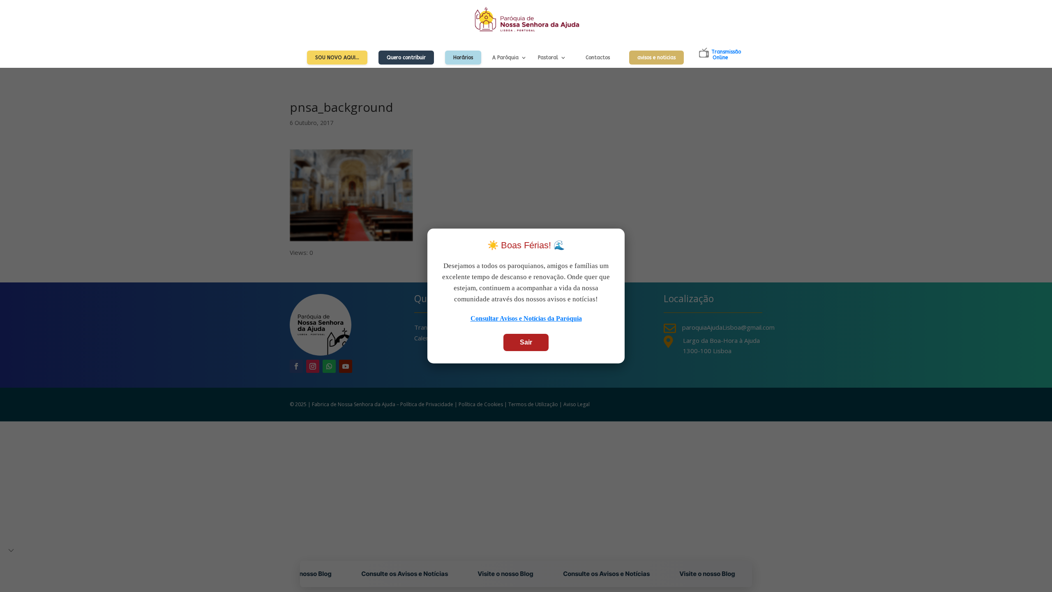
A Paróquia (505, 57)
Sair (526, 342)
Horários (463, 57)
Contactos (598, 57)
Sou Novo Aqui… (337, 57)
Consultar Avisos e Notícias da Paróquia (526, 318)
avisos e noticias (656, 57)
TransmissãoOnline (726, 54)
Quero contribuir (406, 57)
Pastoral (548, 57)
